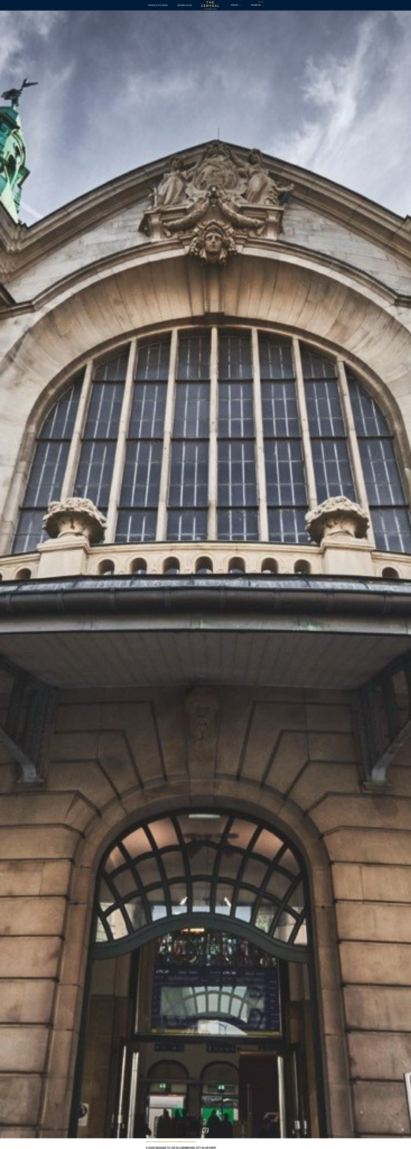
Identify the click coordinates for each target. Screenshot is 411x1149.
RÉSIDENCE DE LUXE (184, 5)
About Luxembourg (152, 1142)
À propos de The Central (158, 5)
